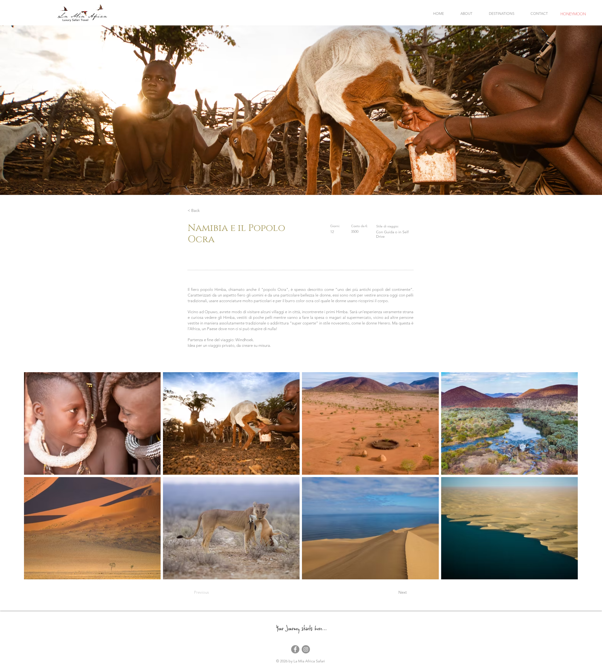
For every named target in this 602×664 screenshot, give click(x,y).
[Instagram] (306, 649)
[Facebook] (295, 649)
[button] (501, 14)
